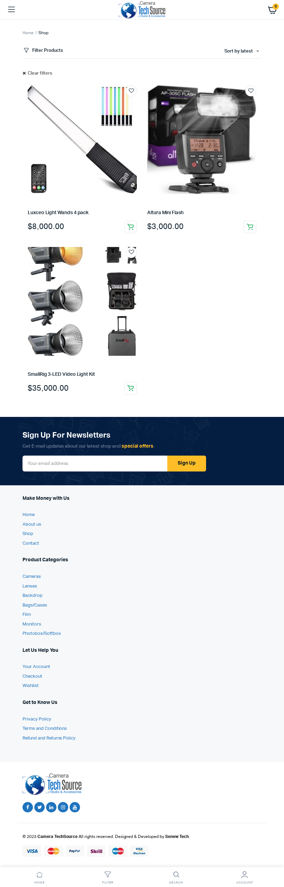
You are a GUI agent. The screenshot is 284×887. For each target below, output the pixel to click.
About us (32, 524)
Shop (28, 534)
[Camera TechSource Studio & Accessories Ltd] (142, 9)
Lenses (30, 586)
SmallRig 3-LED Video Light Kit (61, 374)
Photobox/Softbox (42, 633)
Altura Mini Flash (165, 212)
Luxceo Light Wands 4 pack (58, 212)
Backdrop (33, 595)
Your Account (36, 667)
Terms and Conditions (45, 728)
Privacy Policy (37, 719)
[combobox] (241, 51)
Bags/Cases (35, 605)
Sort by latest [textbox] (238, 51)
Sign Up (187, 463)
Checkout (32, 676)
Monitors (32, 624)
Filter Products (47, 50)
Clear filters (40, 73)
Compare (134, 103)
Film (27, 614)
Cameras (32, 576)
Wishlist (31, 686)
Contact (31, 543)
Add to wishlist (131, 90)
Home (28, 33)
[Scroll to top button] (273, 859)
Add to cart (130, 227)
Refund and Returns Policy (49, 738)
